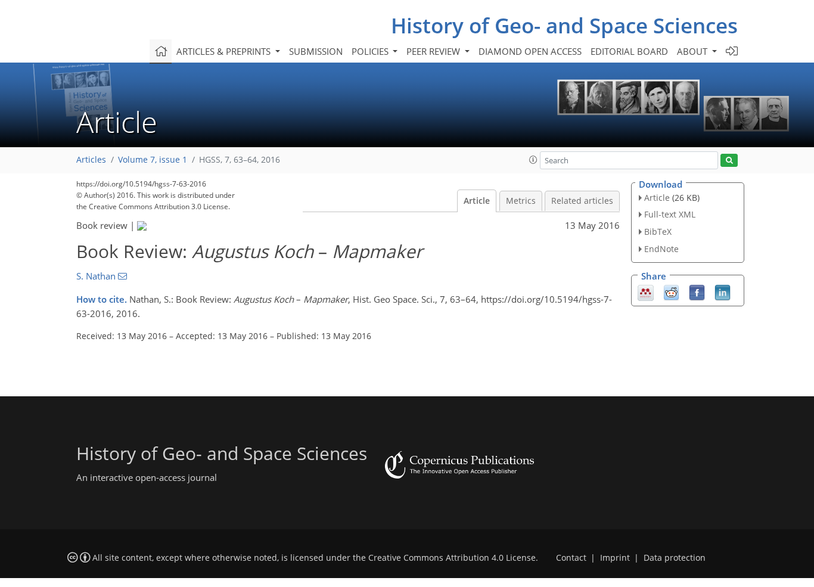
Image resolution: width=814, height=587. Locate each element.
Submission (316, 51)
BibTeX (658, 231)
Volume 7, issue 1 (152, 159)
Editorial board (629, 51)
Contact (571, 557)
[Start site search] (729, 160)
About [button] (693, 51)
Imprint (615, 557)
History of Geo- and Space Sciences (564, 25)
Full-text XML (669, 214)
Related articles (582, 200)
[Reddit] (671, 291)
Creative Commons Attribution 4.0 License (452, 557)
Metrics (521, 200)
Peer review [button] (434, 51)
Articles (91, 159)
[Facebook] (697, 291)
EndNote (661, 248)
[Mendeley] (646, 291)
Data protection (675, 557)
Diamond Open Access (530, 51)
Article (477, 200)
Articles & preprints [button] (224, 51)
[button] (533, 159)
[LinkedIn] (722, 291)
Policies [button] (371, 51)
